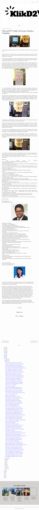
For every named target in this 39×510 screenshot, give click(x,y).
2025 (5, 348)
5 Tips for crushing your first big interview (12, 421)
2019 (4, 356)
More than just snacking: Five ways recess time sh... (13, 413)
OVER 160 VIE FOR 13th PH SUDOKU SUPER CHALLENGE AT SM (15, 435)
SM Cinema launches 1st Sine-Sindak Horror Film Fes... (14, 410)
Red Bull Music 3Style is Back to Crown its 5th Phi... (13, 373)
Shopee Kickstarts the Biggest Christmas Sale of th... (14, 387)
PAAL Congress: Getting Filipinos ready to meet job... (14, 455)
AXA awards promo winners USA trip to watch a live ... (14, 431)
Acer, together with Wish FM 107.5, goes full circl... (13, 426)
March (6, 465)
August (6, 459)
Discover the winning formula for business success (13, 417)
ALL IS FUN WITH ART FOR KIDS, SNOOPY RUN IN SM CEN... (15, 392)
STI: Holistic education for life (10, 386)
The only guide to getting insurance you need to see (13, 409)
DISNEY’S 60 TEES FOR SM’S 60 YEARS (11, 405)
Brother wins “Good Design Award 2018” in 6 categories (14, 382)
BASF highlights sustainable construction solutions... (13, 456)
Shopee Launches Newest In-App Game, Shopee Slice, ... (14, 425)
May (5, 463)
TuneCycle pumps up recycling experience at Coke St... (14, 448)
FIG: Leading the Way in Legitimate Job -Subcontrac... (14, 369)
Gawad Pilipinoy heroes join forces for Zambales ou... (14, 401)
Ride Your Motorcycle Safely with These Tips (12, 396)
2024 (5, 350)
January (6, 468)
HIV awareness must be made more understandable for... (14, 366)
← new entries (5, 341)
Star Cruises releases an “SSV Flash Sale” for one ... (13, 451)
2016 (4, 471)
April (5, 464)
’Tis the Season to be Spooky (10, 430)
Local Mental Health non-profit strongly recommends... (14, 408)
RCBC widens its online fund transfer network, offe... (13, 447)
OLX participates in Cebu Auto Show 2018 (12, 399)
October (6, 361)
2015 (4, 472)
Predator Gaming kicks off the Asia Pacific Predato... (13, 365)
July (5, 460)
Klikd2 (16, 508)
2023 (5, 351)
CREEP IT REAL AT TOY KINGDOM (10, 384)
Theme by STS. (22, 508)
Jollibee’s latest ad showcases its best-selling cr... (13, 434)
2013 (4, 475)
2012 (4, 476)
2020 (5, 355)
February (6, 467)
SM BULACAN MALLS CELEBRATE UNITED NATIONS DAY (14, 371)
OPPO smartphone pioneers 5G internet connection (13, 362)
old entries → (33, 341)
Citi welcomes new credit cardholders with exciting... (14, 383)
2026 (5, 347)
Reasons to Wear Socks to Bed (10, 395)
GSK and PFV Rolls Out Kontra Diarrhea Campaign (13, 427)
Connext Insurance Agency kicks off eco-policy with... (14, 379)
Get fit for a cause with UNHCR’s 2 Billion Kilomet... (13, 388)
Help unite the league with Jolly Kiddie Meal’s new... (13, 439)
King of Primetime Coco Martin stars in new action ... (13, 391)
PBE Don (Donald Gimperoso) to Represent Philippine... (14, 452)
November (6, 360)
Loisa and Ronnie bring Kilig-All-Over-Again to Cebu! (13, 438)
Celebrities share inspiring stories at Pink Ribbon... (13, 400)
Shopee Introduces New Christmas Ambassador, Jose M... (14, 375)
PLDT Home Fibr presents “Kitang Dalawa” (12, 440)
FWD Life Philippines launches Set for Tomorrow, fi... (14, 370)
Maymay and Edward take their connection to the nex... (14, 453)
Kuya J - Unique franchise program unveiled (12, 404)
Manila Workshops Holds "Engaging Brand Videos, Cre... (14, 412)
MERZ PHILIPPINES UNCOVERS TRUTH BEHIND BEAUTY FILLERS (16, 444)
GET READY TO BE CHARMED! (10, 422)
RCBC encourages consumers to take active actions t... (14, 443)
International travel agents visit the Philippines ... (13, 378)
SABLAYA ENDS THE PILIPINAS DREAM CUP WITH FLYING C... (15, 414)
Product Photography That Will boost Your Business (13, 418)
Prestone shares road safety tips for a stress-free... (13, 374)
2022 (5, 352)
